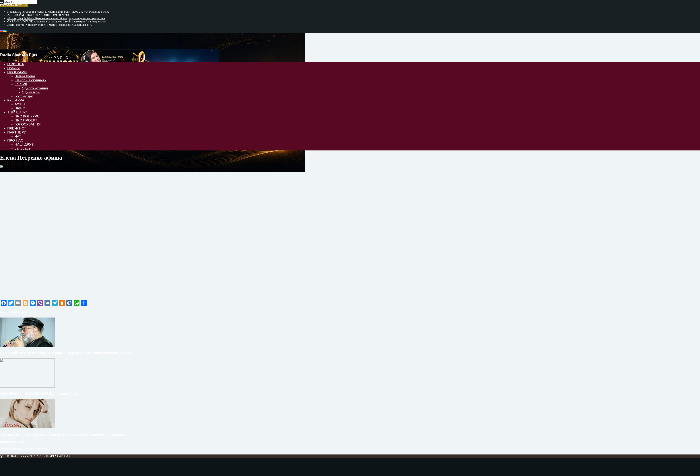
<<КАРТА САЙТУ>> (57, 456)
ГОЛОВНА (15, 64)
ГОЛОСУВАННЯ (28, 124)
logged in (20, 448)
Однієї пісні (31, 92)
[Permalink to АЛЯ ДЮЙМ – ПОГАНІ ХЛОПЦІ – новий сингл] (27, 386)
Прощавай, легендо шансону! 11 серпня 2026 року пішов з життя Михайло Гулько (58, 11)
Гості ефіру (24, 96)
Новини (13, 68)
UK (5, 4)
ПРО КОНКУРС (27, 116)
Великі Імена (25, 76)
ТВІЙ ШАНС (17, 112)
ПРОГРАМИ (17, 72)
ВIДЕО (20, 108)
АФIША (20, 104)
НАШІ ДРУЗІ (24, 144)
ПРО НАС (15, 140)
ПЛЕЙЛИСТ (16, 128)
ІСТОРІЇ (21, 84)
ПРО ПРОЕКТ (26, 120)
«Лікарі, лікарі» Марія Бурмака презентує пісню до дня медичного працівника (56, 18)
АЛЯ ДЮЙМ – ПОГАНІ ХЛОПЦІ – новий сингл (38, 14)
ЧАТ (18, 136)
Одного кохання (35, 88)
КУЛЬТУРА (15, 100)
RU (10, 4)
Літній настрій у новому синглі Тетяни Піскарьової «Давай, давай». (49, 24)
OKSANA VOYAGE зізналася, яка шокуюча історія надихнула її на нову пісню (56, 21)
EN (15, 4)
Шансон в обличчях (30, 80)
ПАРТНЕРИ (16, 132)
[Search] (1, 2)
